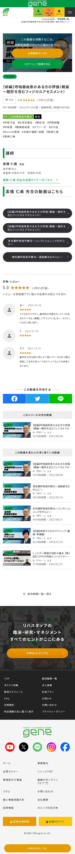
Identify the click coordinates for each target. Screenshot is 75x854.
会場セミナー (10, 771)
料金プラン (48, 691)
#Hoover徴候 (11, 131)
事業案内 (43, 763)
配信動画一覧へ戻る (39, 593)
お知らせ (47, 698)
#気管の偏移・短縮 (33, 131)
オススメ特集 (11, 685)
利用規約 (9, 704)
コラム (6, 791)
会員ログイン (57, 821)
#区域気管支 (25, 122)
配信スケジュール (13, 691)
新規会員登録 (21, 821)
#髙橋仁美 (52, 131)
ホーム (7, 763)
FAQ (6, 698)
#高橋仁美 (9, 136)
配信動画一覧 (49, 678)
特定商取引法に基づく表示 (19, 711)
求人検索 (47, 685)
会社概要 (43, 799)
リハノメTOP (45, 771)
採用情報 (8, 807)
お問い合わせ (49, 704)
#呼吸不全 (9, 122)
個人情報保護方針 (14, 799)
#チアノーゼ (39, 127)
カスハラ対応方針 (48, 807)
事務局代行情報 (12, 779)
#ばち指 (53, 127)
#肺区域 (40, 122)
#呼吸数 (7, 127)
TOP (6, 678)
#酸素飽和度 (22, 127)
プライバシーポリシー (53, 711)
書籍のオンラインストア (48, 781)
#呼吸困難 (53, 122)
